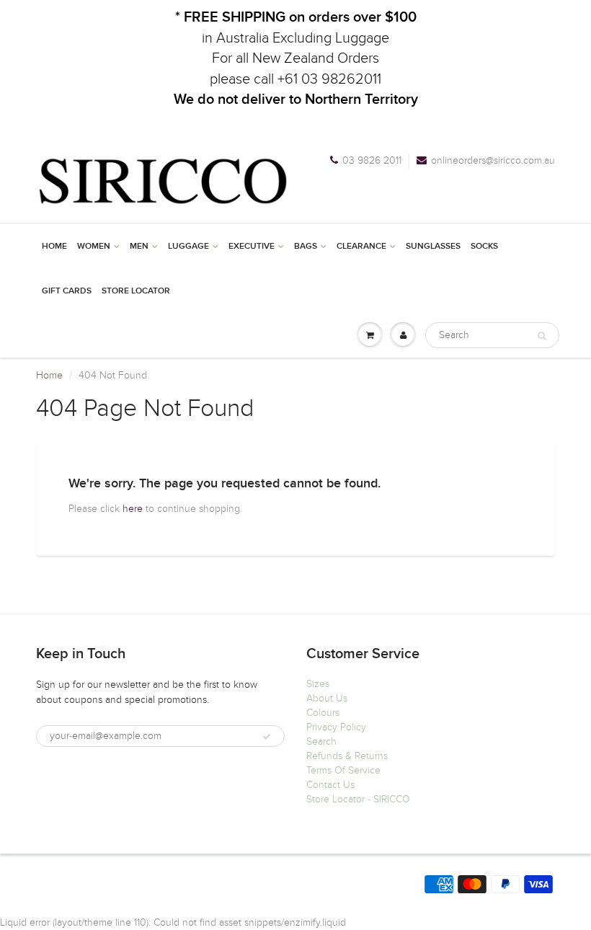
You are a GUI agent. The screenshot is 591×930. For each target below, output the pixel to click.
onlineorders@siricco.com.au (493, 160)
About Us (326, 698)
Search (321, 741)
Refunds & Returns (347, 756)
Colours (322, 713)
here (133, 508)
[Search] (541, 335)
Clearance (361, 246)
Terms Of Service (343, 770)
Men (139, 246)
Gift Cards (67, 291)
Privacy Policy (336, 727)
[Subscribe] (267, 736)
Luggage (188, 246)
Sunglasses (433, 246)
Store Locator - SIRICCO (358, 799)
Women (93, 246)
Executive (251, 246)
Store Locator (136, 291)
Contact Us (330, 785)
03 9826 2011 (371, 160)
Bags (305, 246)
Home (54, 246)
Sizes (317, 684)
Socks (484, 246)
